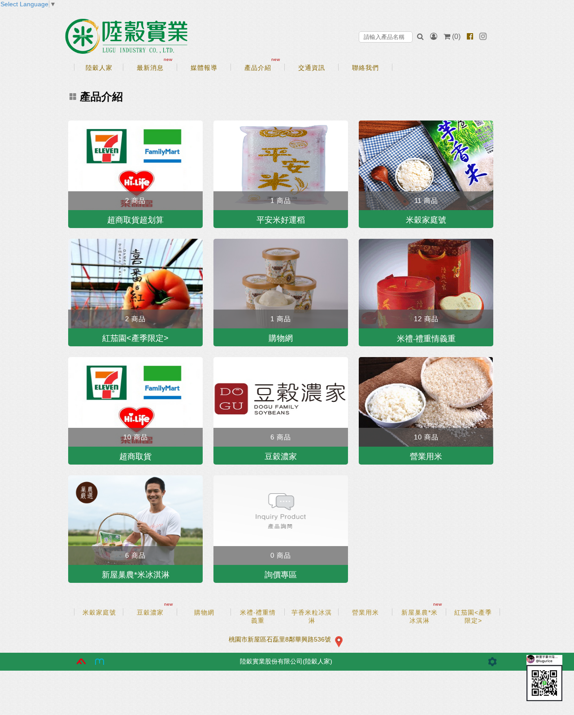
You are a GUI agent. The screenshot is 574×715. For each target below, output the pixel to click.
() (456, 36)
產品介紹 (101, 96)
